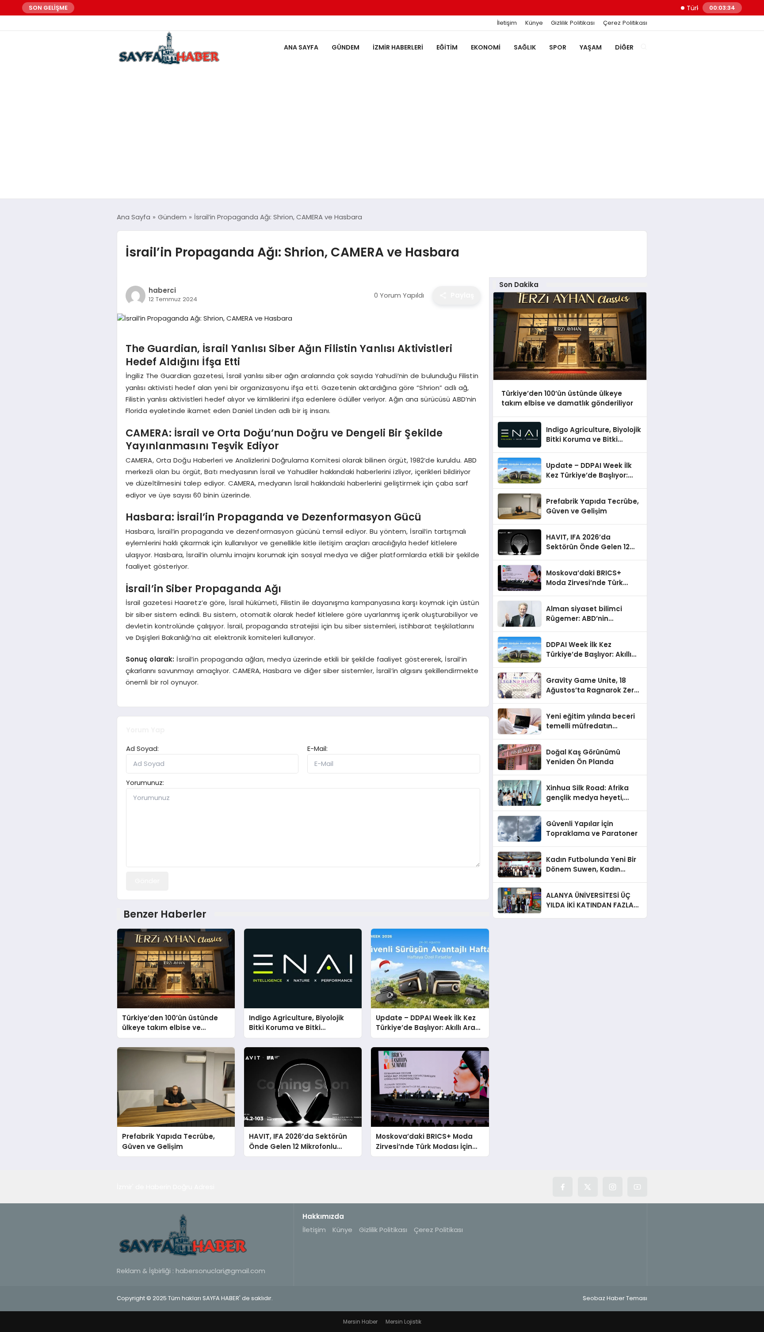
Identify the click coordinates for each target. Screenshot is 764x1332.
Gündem (345, 47)
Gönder (147, 880)
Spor (557, 47)
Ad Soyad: (142, 748)
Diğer (624, 47)
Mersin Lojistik (403, 1321)
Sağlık (525, 47)
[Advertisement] (382, 132)
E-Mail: (317, 748)
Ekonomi (485, 47)
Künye (534, 23)
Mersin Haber (360, 1321)
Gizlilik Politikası (573, 23)
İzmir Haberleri (398, 47)
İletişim (507, 23)
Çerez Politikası (625, 23)
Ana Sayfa (301, 47)
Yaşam (591, 47)
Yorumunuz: (145, 782)
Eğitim (447, 47)
